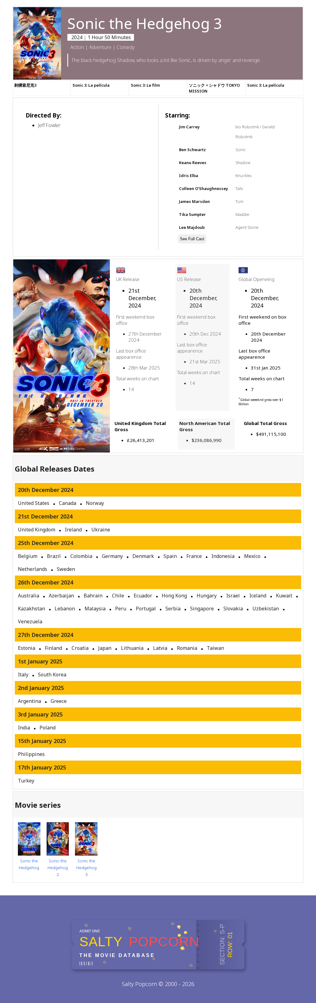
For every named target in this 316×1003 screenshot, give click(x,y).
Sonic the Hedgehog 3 (86, 867)
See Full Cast (192, 239)
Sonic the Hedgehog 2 (58, 867)
